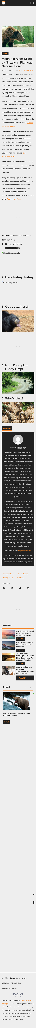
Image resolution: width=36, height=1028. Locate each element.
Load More (7, 428)
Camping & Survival (22, 678)
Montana (20, 578)
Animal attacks (8, 574)
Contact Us (14, 978)
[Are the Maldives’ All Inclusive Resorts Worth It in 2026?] (8, 634)
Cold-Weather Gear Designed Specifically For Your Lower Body (25, 670)
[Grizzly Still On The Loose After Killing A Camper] (16, 701)
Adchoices (5, 983)
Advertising (23, 978)
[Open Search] (30, 3)
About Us (5, 978)
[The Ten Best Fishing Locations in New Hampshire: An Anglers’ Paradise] (8, 657)
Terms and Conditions (9, 988)
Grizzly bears (8, 578)
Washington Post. (14, 199)
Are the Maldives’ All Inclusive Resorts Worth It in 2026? (25, 633)
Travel (21, 639)
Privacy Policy (16, 983)
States (21, 650)
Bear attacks (23, 574)
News (5, 54)
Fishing (21, 663)
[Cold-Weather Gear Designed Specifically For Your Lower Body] (8, 670)
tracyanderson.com (24, 551)
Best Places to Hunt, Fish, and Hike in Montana (25, 644)
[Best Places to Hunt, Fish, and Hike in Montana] (8, 645)
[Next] (30, 688)
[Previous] (25, 688)
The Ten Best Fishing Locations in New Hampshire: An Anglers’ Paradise (25, 657)
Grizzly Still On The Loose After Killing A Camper (16, 714)
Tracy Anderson (25, 70)
